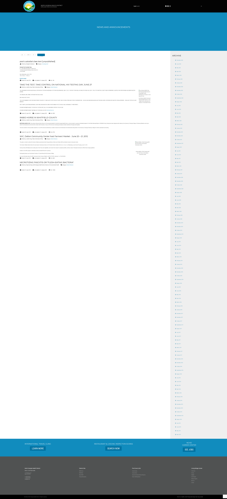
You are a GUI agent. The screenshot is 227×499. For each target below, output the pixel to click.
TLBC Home (193, 470)
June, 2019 (179, 245)
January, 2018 (179, 309)
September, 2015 (180, 415)
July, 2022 (179, 105)
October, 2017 (179, 321)
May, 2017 (179, 340)
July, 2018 (179, 287)
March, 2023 (179, 75)
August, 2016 (179, 374)
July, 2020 (179, 196)
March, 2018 (179, 302)
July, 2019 (179, 241)
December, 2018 (180, 268)
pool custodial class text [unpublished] (37, 61)
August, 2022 (179, 101)
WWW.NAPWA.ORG (50, 110)
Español (138, 6)
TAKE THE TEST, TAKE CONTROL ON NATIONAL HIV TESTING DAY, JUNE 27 (56, 84)
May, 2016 (179, 385)
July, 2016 (179, 377)
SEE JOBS (189, 449)
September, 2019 (180, 234)
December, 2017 (180, 313)
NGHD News (81, 472)
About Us (192, 480)
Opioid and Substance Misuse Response (138, 474)
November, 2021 (180, 135)
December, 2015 (180, 404)
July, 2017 (179, 332)
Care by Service (134, 472)
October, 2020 (179, 185)
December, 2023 (180, 60)
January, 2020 (179, 219)
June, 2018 (179, 290)
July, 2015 (179, 423)
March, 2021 (179, 166)
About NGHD (81, 474)
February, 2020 (179, 215)
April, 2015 (179, 434)
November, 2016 (180, 362)
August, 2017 (179, 328)
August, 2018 (179, 283)
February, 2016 (179, 396)
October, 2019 (179, 230)
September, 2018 (180, 279)
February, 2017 (179, 351)
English (135, 6)
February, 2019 (179, 260)
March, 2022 (179, 120)
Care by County (134, 470)
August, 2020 (179, 192)
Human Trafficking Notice (136, 476)
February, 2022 (179, 124)
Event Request (193, 476)
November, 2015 (180, 408)
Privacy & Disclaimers (82, 476)
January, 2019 (179, 264)
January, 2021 (179, 173)
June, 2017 (179, 336)
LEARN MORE (38, 448)
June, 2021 (179, 154)
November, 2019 (180, 226)
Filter (41, 55)
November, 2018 (180, 272)
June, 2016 (179, 381)
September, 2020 (180, 188)
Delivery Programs (194, 478)
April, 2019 (179, 253)
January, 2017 (179, 355)
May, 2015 (179, 430)
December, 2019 (180, 222)
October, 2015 (179, 411)
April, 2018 (179, 298)
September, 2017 (180, 324)
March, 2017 (179, 347)
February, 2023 (179, 79)
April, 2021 (179, 162)
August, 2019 (179, 237)
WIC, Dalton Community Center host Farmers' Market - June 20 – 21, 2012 (54, 136)
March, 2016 (179, 392)
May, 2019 (179, 249)
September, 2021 (180, 143)
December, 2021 (180, 132)
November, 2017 (180, 317)
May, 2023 (179, 67)
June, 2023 (179, 64)
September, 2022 (180, 98)
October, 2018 (179, 275)
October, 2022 (179, 94)
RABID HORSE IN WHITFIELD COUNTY (38, 117)
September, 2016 (180, 370)
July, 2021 (179, 151)
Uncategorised (45, 64)
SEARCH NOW (113, 448)
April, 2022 (179, 116)
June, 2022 (179, 109)
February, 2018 (179, 306)
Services (192, 472)
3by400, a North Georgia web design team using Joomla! (192, 496)
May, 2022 (179, 113)
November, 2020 (180, 181)
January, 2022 (179, 128)
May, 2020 (179, 203)
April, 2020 (179, 207)
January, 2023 (179, 82)
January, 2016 (179, 400)
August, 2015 (179, 419)
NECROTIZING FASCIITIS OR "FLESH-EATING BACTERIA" (47, 162)
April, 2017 (179, 343)
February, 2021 (179, 169)
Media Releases (54, 87)
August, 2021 (179, 147)
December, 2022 (180, 86)
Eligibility (192, 474)
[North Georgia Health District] (29, 6)
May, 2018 (179, 294)
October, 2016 (179, 366)
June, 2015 (179, 427)
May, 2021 (179, 158)
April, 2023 (179, 71)
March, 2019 (179, 256)
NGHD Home (81, 470)
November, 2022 (180, 90)
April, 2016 (179, 389)
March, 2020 (179, 211)
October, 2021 (179, 139)
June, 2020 (179, 200)
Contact (192, 482)
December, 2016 (180, 358)
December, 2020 (180, 177)
